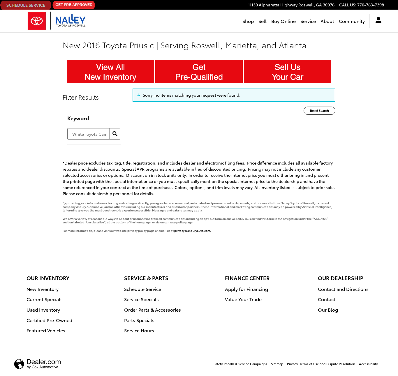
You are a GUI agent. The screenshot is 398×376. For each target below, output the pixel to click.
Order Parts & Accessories (152, 309)
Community (352, 20)
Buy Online (283, 20)
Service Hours (139, 330)
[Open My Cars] (377, 21)
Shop (248, 20)
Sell (262, 20)
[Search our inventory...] (115, 133)
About (327, 20)
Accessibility (368, 363)
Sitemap (277, 363)
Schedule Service (142, 288)
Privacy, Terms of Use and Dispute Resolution (321, 363)
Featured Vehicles (46, 330)
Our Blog (328, 309)
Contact (326, 299)
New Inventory (43, 288)
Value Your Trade (243, 299)
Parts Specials (139, 320)
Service (308, 20)
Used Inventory (43, 309)
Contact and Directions (343, 288)
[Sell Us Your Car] (287, 71)
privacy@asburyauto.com (192, 230)
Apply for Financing (246, 288)
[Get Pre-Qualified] (199, 71)
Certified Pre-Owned (49, 320)
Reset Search (319, 110)
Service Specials (141, 299)
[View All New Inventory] (110, 71)
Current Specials (45, 299)
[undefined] (110, 71)
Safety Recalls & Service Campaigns (240, 363)
